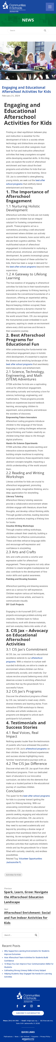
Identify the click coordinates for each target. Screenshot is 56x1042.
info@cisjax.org (32, 1021)
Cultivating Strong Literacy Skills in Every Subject (25, 970)
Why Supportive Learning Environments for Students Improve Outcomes (26, 952)
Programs (34, 1037)
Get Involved (25, 1037)
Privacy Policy (45, 1037)
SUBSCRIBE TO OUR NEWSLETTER (28, 1013)
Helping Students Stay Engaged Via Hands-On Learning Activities (28, 975)
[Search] (45, 30)
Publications (8, 1037)
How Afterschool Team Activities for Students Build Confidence (26, 959)
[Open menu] (50, 7)
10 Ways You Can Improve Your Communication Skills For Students (28, 965)
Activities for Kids (13, 875)
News (17, 1037)
